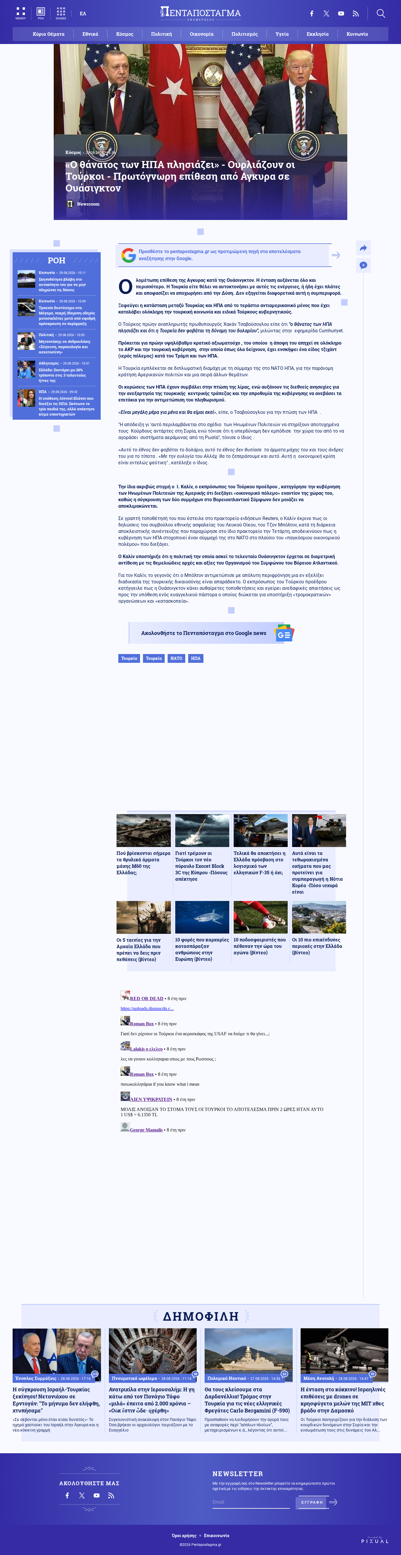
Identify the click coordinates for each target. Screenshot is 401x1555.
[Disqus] (231, 1061)
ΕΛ (83, 13)
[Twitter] (326, 13)
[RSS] (356, 13)
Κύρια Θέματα (49, 34)
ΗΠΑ (196, 658)
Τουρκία (129, 658)
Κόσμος (124, 34)
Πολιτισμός (245, 34)
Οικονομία (202, 34)
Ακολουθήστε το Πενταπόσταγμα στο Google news (203, 632)
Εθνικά (90, 34)
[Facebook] (312, 13)
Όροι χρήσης (184, 1535)
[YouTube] (341, 13)
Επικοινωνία (216, 1535)
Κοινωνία (357, 34)
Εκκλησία (318, 34)
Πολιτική (161, 34)
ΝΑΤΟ (176, 658)
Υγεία (282, 34)
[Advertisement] (231, 743)
